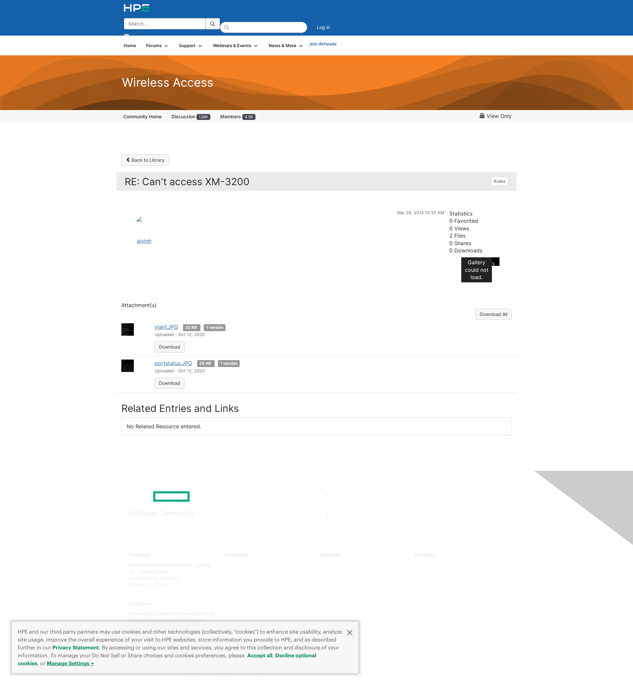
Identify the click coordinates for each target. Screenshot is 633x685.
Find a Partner (429, 565)
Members (236, 116)
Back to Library (147, 160)
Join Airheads (323, 43)
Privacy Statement (75, 647)
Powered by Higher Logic (411, 672)
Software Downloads (341, 594)
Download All (493, 314)
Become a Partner (433, 575)
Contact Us (236, 584)
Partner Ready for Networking (446, 584)
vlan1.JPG (166, 327)
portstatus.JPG (173, 363)
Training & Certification (343, 584)
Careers (232, 575)
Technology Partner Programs (446, 594)
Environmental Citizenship (252, 594)
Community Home (142, 116)
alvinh (144, 241)
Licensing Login (336, 604)
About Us (234, 565)
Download (169, 347)
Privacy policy (239, 604)
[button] (349, 632)
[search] (212, 23)
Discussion (189, 116)
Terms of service (242, 613)
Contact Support (337, 575)
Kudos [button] (499, 181)
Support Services (337, 565)
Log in (323, 27)
